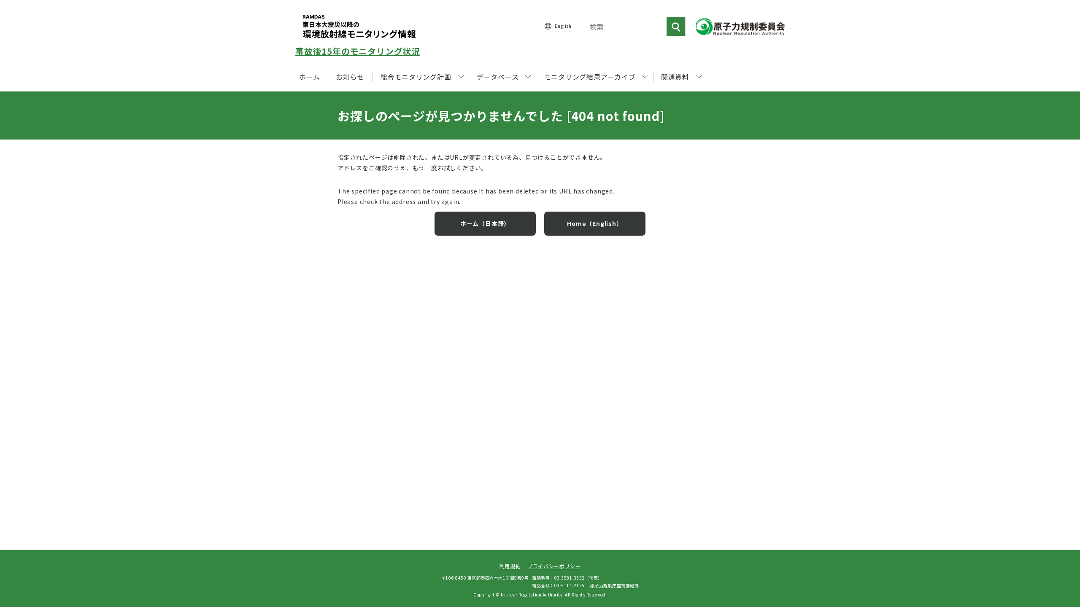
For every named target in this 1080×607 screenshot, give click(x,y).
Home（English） (594, 223)
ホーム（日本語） (485, 223)
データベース (498, 77)
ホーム (309, 77)
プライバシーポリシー (553, 565)
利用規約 (510, 565)
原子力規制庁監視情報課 (614, 585)
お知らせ (350, 77)
